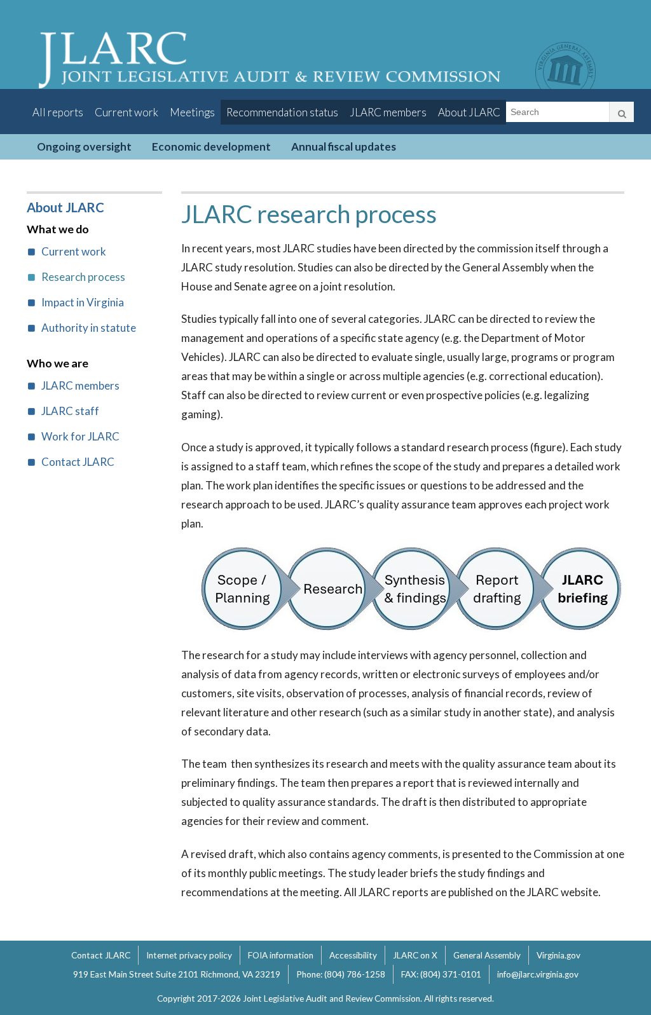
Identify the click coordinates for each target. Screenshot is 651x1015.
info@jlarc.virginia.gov (538, 974)
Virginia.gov (558, 955)
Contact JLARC (77, 461)
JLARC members (388, 112)
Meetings (192, 112)
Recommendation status (282, 112)
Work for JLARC (80, 436)
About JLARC (469, 112)
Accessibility (353, 955)
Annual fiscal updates (343, 146)
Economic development (211, 146)
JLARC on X (415, 955)
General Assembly (487, 955)
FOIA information (280, 955)
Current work (126, 112)
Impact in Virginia (82, 302)
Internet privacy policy (189, 955)
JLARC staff (70, 411)
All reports (57, 112)
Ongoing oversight (84, 146)
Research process (83, 276)
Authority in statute (88, 327)
